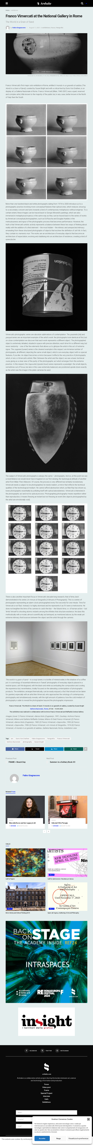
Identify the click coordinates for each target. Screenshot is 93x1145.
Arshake (13, 826)
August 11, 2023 (34, 27)
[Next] (48, 831)
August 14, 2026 (65, 826)
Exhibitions (46, 1102)
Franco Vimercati (63, 738)
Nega (58, 1138)
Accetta (42, 1138)
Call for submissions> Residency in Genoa (60, 879)
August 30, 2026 (23, 826)
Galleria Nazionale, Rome (39, 709)
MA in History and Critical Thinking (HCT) (18, 913)
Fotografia (59, 27)
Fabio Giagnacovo (19, 27)
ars (12, 738)
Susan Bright (39, 742)
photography (27, 742)
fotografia (51, 738)
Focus (53, 27)
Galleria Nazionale (13, 742)
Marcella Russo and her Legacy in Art (22, 823)
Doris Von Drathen (22, 738)
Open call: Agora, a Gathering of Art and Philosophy (63, 913)
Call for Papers (10, 879)
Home (7, 10)
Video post (46, 1087)
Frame (46, 1090)
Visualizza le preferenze (78, 1138)
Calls (9, 875)
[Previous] (44, 831)
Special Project (46, 1093)
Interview (46, 1096)
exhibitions (14, 10)
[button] (88, 1119)
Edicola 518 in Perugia (60, 823)
